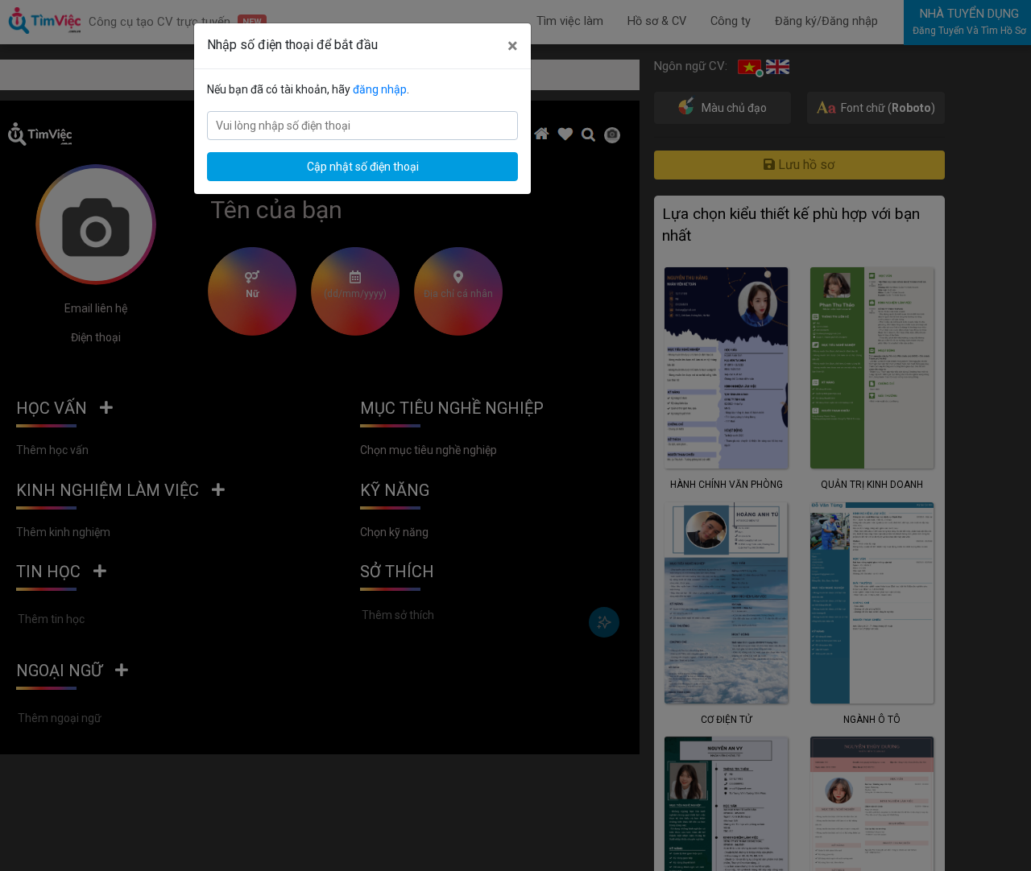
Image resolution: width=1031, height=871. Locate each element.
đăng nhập (380, 89)
